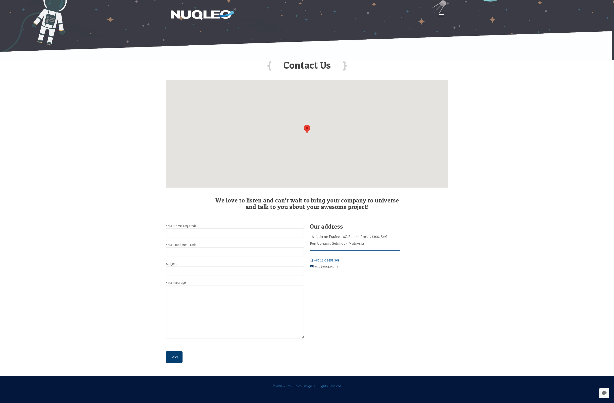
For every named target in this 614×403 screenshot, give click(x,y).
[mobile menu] (441, 15)
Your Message (176, 282)
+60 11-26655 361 (327, 260)
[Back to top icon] (591, 393)
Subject (171, 264)
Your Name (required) (181, 226)
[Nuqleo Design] (202, 14)
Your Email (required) (181, 245)
